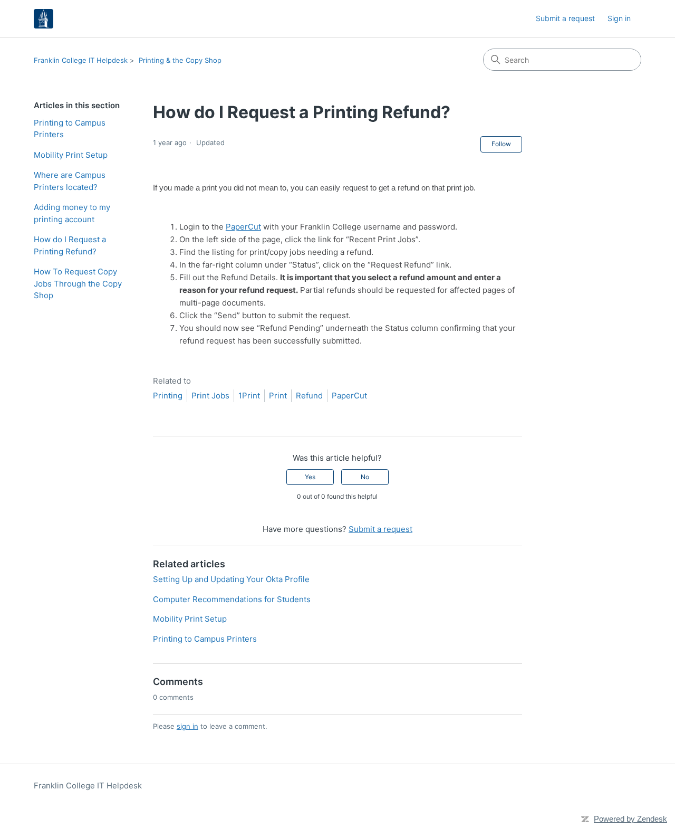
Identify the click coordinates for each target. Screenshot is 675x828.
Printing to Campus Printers (69, 129)
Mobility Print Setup (71, 155)
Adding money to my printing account (72, 213)
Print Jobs (210, 396)
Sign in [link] (619, 18)
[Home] (43, 18)
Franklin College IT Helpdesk (81, 60)
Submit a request (565, 18)
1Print (249, 396)
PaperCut (243, 227)
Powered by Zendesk (630, 818)
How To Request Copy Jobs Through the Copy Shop (78, 283)
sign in (187, 726)
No (365, 477)
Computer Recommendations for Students (232, 599)
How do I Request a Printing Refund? (70, 245)
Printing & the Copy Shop (180, 60)
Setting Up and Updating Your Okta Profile (231, 579)
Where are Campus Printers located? (69, 181)
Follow (501, 144)
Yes (310, 477)
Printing (167, 396)
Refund (309, 396)
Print (278, 396)
